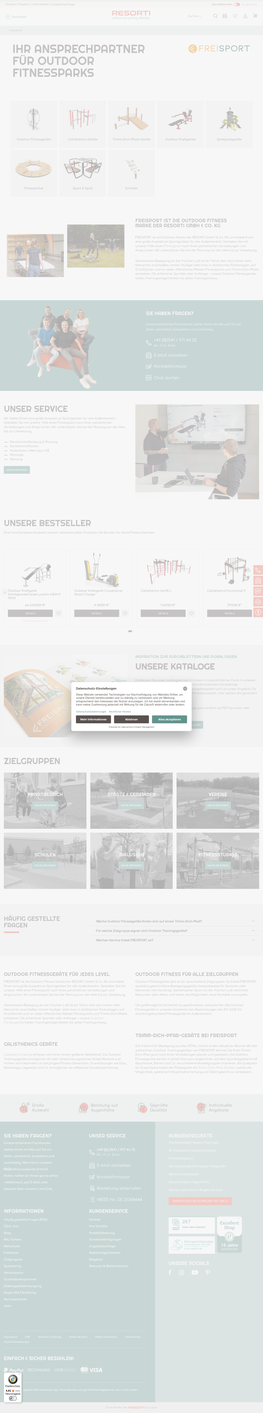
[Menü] (19, 1375)
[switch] (13, 1398)
